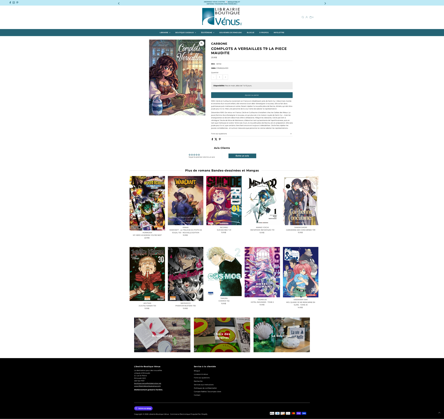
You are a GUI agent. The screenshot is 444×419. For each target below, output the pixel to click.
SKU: (213, 64)
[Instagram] (13, 3)
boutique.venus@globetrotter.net (147, 383)
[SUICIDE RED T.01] (224, 200)
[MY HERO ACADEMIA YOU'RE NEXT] (147, 203)
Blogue (250, 32)
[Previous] (119, 2)
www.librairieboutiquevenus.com (147, 386)
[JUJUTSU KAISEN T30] (147, 274)
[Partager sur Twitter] (216, 140)
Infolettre (279, 32)
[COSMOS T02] (224, 271)
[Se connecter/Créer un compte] (307, 17)
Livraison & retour (201, 374)
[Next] (325, 2)
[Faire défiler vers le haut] (439, 412)
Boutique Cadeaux (184, 32)
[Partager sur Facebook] (212, 140)
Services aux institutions (204, 385)
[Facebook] (10, 3)
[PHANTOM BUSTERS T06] (185, 274)
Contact (197, 395)
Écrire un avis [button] (242, 156)
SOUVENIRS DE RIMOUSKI (230, 32)
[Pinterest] (17, 3)
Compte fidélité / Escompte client (207, 392)
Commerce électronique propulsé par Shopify (188, 414)
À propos (264, 32)
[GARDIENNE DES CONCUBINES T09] (300, 200)
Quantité (214, 73)
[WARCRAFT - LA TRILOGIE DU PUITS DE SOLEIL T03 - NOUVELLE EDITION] (185, 200)
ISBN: (213, 68)
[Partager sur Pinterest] (220, 140)
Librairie (164, 32)
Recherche (198, 381)
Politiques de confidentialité (205, 388)
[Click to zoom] (201, 43)
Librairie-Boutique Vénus (159, 414)
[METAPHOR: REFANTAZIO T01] (262, 200)
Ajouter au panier (252, 95)
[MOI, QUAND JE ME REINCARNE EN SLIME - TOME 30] (300, 272)
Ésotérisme (207, 32)
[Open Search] (303, 17)
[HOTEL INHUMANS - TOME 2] (262, 272)
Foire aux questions (219, 134)
